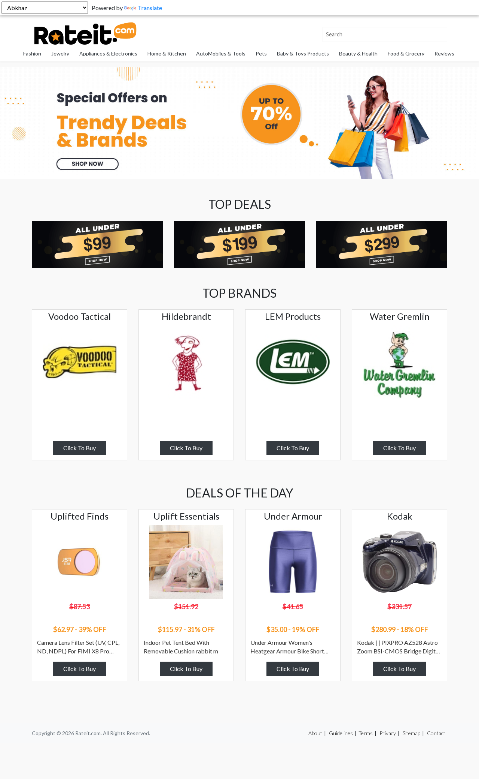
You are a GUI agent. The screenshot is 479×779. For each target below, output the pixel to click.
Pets (261, 53)
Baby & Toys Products (303, 53)
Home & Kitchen (166, 53)
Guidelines (341, 733)
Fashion (32, 53)
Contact (436, 733)
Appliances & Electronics (108, 53)
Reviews (444, 53)
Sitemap (411, 733)
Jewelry (60, 53)
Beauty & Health (358, 53)
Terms (366, 733)
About (315, 733)
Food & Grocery (406, 53)
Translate (150, 7)
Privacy (387, 733)
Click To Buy (79, 447)
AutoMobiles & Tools (220, 53)
